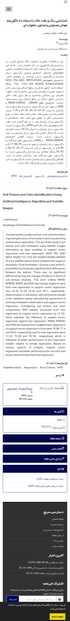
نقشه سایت (57, 546)
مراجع (59, 375)
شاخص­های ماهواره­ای (57, 176)
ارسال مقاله (57, 535)
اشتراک (13, 599)
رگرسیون (39, 176)
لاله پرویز (63, 43)
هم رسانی (57, 448)
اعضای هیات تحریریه (53, 529)
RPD (14, 176)
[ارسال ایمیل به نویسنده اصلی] (57, 43)
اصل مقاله (52, 427)
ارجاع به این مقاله (53, 458)
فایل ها (58, 411)
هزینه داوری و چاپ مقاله (51, 573)
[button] (48, 609)
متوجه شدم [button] (57, 616)
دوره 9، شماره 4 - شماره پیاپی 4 (19, 390)
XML (60, 420)
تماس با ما (58, 540)
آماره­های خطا (25, 176)
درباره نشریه (56, 524)
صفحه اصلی (57, 518)
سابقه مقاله (56, 438)
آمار (59, 468)
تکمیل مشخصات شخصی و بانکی (47, 567)
